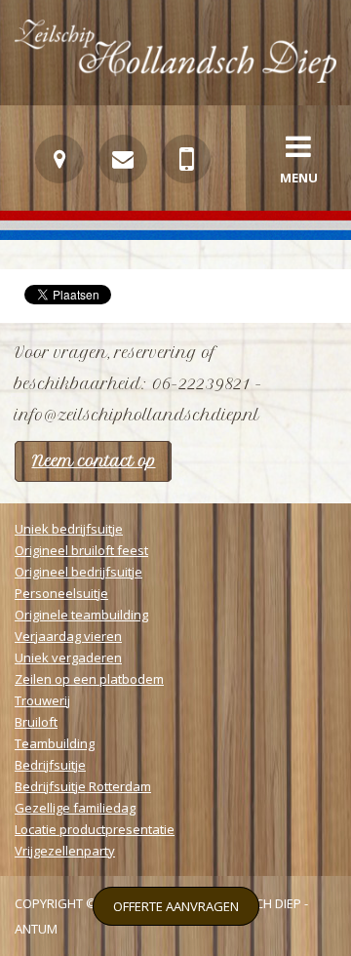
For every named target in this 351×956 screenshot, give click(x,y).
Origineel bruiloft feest (81, 550)
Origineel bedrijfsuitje (78, 571)
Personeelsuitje (61, 593)
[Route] (59, 159)
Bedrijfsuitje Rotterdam (83, 786)
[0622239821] (186, 159)
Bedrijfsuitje (50, 765)
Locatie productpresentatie (95, 829)
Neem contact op (94, 461)
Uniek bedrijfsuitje (69, 529)
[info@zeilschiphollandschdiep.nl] (122, 159)
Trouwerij (42, 700)
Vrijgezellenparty (65, 850)
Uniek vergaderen (68, 657)
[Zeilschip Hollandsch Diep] (175, 77)
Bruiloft (36, 722)
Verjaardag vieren (68, 636)
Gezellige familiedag (75, 808)
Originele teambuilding (81, 614)
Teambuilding (55, 743)
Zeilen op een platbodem (89, 679)
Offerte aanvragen (176, 906)
